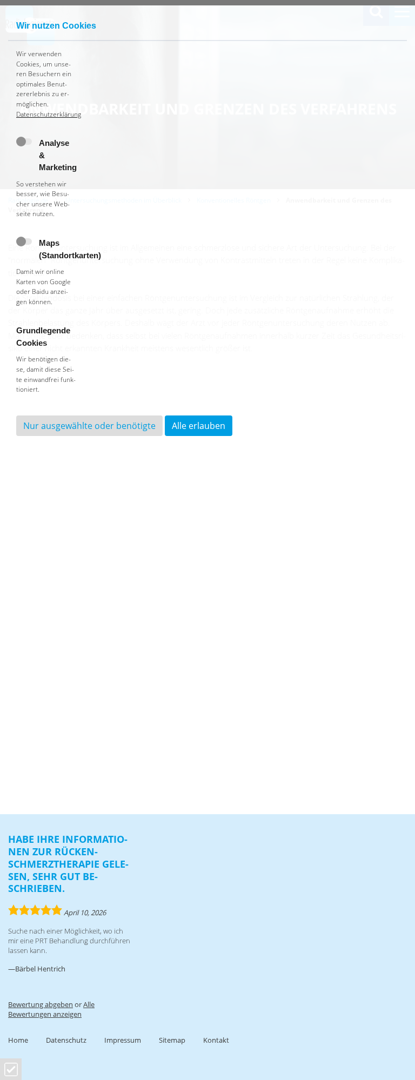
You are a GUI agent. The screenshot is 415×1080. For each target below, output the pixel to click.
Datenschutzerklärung (48, 114)
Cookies (11, 1069)
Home (18, 1040)
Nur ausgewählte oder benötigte (89, 426)
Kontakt (216, 1040)
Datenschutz (66, 1040)
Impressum (122, 1040)
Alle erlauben (198, 426)
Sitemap (172, 1040)
